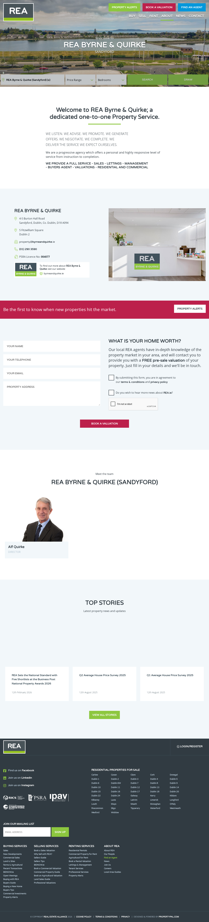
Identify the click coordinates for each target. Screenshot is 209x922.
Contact (196, 16)
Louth (94, 804)
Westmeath (175, 808)
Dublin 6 (95, 783)
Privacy (125, 917)
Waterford (155, 808)
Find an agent (191, 7)
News (180, 16)
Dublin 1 (95, 779)
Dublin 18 (154, 791)
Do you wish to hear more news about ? (144, 392)
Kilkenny (95, 800)
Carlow (94, 775)
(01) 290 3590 (28, 249)
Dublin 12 (135, 787)
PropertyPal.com (169, 917)
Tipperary (135, 808)
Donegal (174, 775)
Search (147, 79)
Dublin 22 (96, 796)
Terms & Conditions (106, 917)
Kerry (152, 796)
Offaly (173, 804)
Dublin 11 (115, 787)
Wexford (95, 812)
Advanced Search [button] (194, 78)
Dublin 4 (154, 779)
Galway (134, 796)
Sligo (113, 808)
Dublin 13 (154, 787)
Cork (152, 775)
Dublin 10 (96, 787)
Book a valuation (159, 7)
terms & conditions (133, 382)
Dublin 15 (96, 791)
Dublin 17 (135, 791)
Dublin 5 (174, 779)
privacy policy (159, 382)
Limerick (154, 800)
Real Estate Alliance (55, 917)
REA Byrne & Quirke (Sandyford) (28, 80)
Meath (134, 804)
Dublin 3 (134, 779)
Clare (133, 775)
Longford (174, 800)
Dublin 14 (174, 787)
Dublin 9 (174, 783)
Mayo (113, 804)
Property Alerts (124, 7)
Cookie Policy (83, 917)
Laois (113, 800)
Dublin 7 (134, 783)
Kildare (173, 796)
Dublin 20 (174, 791)
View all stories (104, 715)
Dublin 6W (116, 783)
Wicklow (115, 812)
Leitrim (134, 800)
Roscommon (97, 808)
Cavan (114, 775)
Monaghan (155, 804)
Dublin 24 (115, 796)
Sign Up (60, 832)
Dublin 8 (154, 783)
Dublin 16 (115, 791)
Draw (188, 79)
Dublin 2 (115, 779)
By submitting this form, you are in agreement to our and (146, 380)
